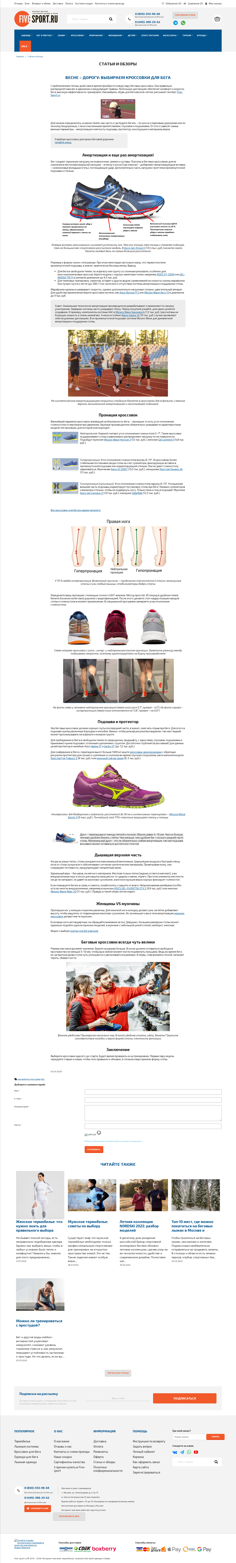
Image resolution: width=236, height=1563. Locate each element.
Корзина (138, 1456)
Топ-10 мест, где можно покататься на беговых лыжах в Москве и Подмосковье (192, 1228)
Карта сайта (141, 1467)
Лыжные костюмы (26, 1446)
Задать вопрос (142, 1446)
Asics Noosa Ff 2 (130, 292)
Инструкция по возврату (149, 1441)
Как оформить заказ (146, 1462)
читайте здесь (63, 142)
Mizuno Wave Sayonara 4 (130, 312)
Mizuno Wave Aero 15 (156, 292)
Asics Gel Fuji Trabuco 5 (64, 758)
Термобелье (22, 1441)
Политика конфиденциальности (108, 1468)
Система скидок (84, 3)
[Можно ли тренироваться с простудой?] (40, 1294)
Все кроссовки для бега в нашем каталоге (76, 510)
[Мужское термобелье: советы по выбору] (92, 1195)
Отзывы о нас (63, 1446)
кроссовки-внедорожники (146, 751)
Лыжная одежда (25, 1462)
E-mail (18, 1098)
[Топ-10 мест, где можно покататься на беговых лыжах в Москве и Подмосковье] (196, 1195)
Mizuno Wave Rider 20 (63, 891)
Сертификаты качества (69, 1462)
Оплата (69, 3)
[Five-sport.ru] (36, 26)
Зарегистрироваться (146, 1472)
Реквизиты (100, 1451)
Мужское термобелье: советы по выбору (88, 1223)
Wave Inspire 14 (130, 315)
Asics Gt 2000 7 (120, 469)
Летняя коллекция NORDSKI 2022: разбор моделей (139, 1225)
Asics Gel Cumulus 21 (92, 493)
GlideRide (137, 493)
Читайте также (118, 1164)
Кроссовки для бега (27, 1451)
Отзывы (18, 3)
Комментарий (22, 1106)
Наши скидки (63, 1456)
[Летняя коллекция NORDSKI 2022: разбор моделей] (144, 1195)
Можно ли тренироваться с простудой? (39, 1323)
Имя (17, 1090)
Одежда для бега (26, 1456)
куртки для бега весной (84, 930)
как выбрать (24, 1079)
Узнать (215, 1436)
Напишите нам (39, 1508)
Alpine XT (96, 746)
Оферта (98, 1456)
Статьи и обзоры (104, 1462)
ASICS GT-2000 (165, 274)
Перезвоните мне (185, 15)
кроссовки (36, 1079)
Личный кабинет (144, 1451)
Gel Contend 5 (166, 439)
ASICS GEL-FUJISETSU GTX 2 (130, 888)
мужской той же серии (110, 758)
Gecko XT (109, 746)
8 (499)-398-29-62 (147, 22)
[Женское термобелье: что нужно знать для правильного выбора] (40, 1195)
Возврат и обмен (41, 3)
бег (43, 1079)
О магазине (61, 1441)
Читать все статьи (118, 1373)
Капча (18, 1125)
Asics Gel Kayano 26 (171, 469)
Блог (27, 3)
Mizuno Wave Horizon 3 (117, 439)
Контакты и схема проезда (109, 3)
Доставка (58, 3)
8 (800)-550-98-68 (147, 13)
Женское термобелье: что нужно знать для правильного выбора (39, 1225)
